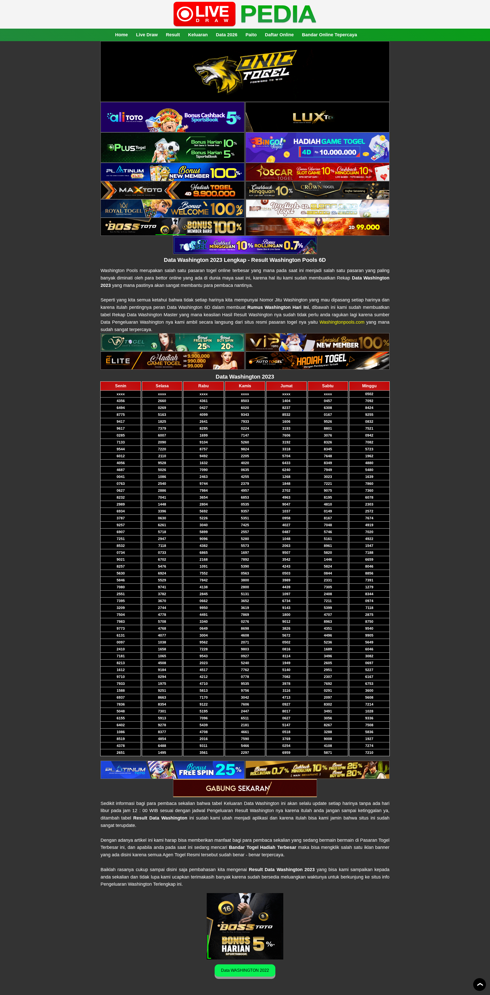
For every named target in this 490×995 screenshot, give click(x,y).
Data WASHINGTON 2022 (245, 970)
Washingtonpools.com (342, 322)
